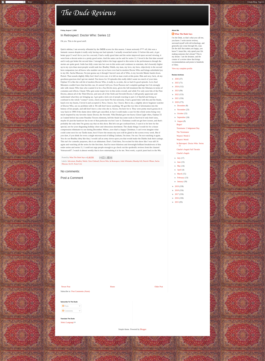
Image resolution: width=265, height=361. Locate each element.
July (179, 158)
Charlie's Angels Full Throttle (188, 149)
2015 (177, 202)
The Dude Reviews (88, 13)
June (179, 162)
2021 (177, 98)
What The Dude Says (183, 34)
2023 (177, 91)
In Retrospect (115, 161)
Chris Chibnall (93, 161)
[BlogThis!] (103, 157)
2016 (177, 198)
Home (112, 287)
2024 (177, 87)
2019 (177, 186)
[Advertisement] (112, 262)
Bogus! (179, 125)
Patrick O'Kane (148, 161)
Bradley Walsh (81, 161)
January (180, 181)
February (181, 178)
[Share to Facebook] (108, 157)
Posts (66, 306)
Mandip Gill (137, 161)
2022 (177, 94)
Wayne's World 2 (183, 136)
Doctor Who (104, 161)
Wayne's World (182, 140)
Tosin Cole (78, 164)
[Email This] (100, 157)
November (181, 110)
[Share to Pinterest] (111, 157)
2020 (177, 102)
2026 (177, 79)
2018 (177, 190)
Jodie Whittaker (126, 161)
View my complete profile (182, 68)
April (179, 170)
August (180, 121)
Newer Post (65, 287)
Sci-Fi (71, 164)
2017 (177, 194)
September (181, 117)
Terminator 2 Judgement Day (188, 128)
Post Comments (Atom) (80, 291)
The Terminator (183, 132)
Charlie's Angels (183, 153)
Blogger (143, 329)
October (180, 113)
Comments (68, 311)
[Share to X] (105, 157)
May (179, 166)
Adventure (71, 161)
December (181, 106)
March (180, 174)
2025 (177, 83)
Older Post (159, 287)
